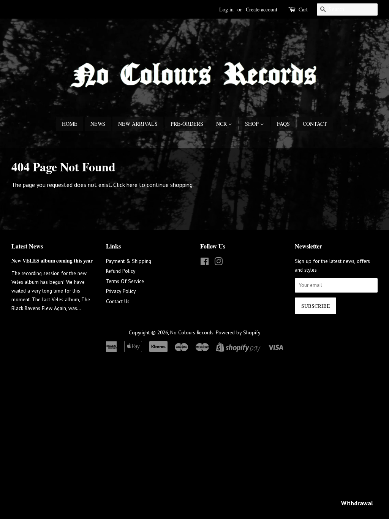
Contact (315, 123)
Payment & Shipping (128, 261)
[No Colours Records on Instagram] (218, 263)
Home (69, 123)
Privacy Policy (121, 291)
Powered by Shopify (238, 332)
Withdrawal (357, 503)
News (97, 123)
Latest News (27, 246)
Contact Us (118, 301)
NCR (222, 123)
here (132, 184)
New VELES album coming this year (52, 260)
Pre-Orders (187, 123)
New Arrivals (138, 123)
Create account (261, 9)
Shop (252, 123)
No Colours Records (191, 332)
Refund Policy (120, 270)
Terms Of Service (125, 281)
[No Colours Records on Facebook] (204, 263)
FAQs (283, 123)
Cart (303, 9)
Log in (226, 9)
